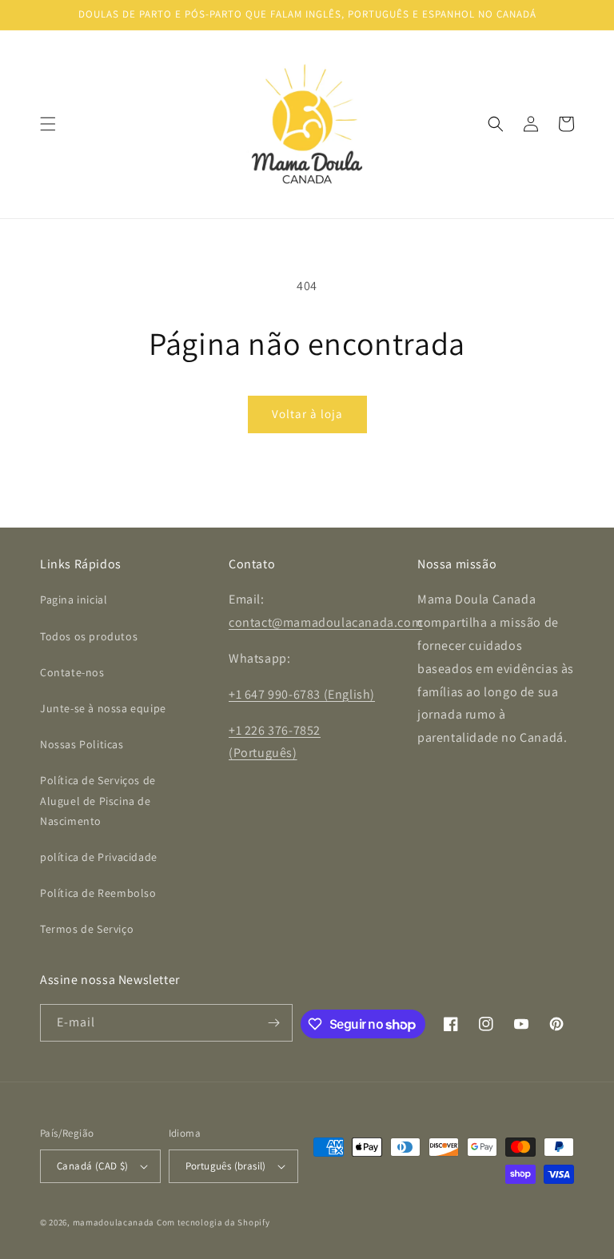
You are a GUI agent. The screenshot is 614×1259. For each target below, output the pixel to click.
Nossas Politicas (82, 744)
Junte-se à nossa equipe (103, 708)
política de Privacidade (98, 857)
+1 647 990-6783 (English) (302, 694)
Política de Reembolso (98, 893)
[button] (48, 123)
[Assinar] (274, 1023)
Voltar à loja (307, 413)
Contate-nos (72, 672)
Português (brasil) (225, 1166)
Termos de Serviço (87, 929)
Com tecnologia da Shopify (213, 1222)
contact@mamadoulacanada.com (325, 622)
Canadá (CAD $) (93, 1166)
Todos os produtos (89, 636)
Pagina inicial (73, 599)
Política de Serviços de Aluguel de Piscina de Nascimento (98, 800)
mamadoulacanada (114, 1222)
